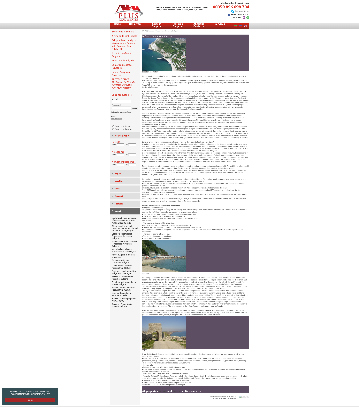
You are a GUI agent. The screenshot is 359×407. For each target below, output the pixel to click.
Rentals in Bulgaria (178, 25)
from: (114, 145)
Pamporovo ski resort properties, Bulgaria (121, 261)
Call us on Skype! (242, 11)
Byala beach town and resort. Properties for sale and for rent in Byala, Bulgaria (124, 220)
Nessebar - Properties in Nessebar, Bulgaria (122, 278)
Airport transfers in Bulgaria (121, 55)
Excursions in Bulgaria (123, 31)
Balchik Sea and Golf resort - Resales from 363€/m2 (124, 289)
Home (117, 24)
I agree (30, 400)
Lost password (116, 119)
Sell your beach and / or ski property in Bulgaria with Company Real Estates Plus (124, 44)
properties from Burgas (220, 396)
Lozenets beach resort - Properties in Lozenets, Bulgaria (122, 236)
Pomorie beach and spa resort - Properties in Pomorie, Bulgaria (125, 243)
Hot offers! (135, 24)
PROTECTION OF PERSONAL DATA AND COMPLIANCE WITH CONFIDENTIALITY (30, 392)
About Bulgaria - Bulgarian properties (123, 256)
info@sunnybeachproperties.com (235, 3)
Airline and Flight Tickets (124, 36)
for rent (177, 391)
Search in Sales (122, 126)
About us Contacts (198, 25)
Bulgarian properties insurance (122, 66)
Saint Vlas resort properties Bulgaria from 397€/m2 (124, 272)
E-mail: (115, 99)
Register (114, 117)
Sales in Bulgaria (157, 25)
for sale (162, 391)
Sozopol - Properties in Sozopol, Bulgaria (122, 305)
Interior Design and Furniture (121, 73)
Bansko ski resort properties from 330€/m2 (124, 299)
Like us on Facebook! (240, 14)
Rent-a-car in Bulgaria (123, 60)
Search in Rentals (124, 129)
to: (127, 145)
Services (220, 24)
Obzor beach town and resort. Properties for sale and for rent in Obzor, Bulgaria (125, 228)
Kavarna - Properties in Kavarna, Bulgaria (121, 294)
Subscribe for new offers (121, 112)
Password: (116, 105)
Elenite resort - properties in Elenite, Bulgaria (124, 283)
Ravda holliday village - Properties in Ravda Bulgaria (124, 250)
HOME (144, 31)
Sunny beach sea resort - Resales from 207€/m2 (123, 267)
